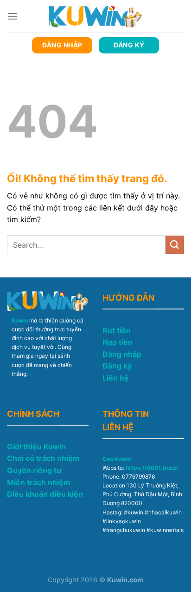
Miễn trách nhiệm (38, 482)
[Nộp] (175, 245)
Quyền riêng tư (34, 470)
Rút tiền (116, 330)
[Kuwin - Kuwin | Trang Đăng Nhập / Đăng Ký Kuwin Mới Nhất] (95, 16)
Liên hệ (115, 377)
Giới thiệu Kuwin (36, 446)
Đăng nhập (121, 354)
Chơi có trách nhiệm (43, 458)
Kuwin (20, 320)
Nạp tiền (117, 342)
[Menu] (12, 16)
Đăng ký (117, 365)
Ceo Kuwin (116, 458)
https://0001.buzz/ (152, 467)
